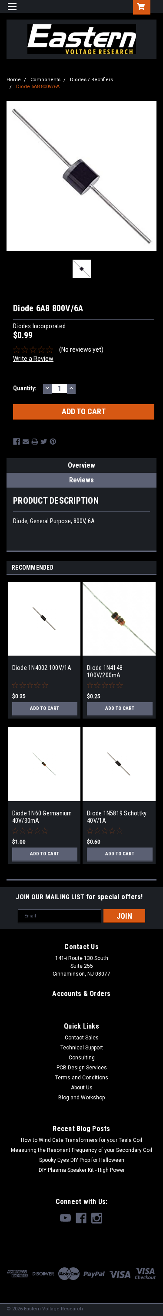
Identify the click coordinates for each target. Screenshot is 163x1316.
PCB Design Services (82, 1068)
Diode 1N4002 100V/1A (42, 667)
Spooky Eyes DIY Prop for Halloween (81, 1160)
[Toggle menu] (12, 12)
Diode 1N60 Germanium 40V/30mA (42, 817)
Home (14, 79)
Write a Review (33, 358)
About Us (82, 1088)
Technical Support (81, 1048)
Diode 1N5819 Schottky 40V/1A (116, 817)
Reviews (81, 480)
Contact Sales (82, 1038)
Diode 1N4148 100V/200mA (105, 671)
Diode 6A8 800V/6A (38, 86)
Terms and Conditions (81, 1078)
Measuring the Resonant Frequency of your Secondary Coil (81, 1150)
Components (45, 79)
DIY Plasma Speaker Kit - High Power (82, 1170)
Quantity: (25, 388)
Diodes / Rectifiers (91, 79)
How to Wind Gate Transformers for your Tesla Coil (81, 1140)
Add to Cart (44, 708)
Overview (81, 465)
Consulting (82, 1058)
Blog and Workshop (81, 1098)
